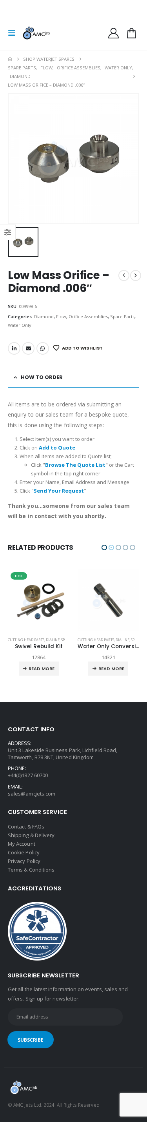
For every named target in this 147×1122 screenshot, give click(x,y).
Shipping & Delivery (31, 835)
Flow (61, 316)
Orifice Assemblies (88, 316)
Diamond (44, 316)
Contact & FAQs (26, 826)
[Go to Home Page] (10, 59)
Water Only (19, 325)
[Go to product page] (39, 600)
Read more (42, 668)
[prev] (123, 275)
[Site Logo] (36, 33)
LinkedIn (14, 348)
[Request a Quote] (131, 33)
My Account (21, 843)
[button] (14, 33)
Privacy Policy (24, 861)
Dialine (53, 639)
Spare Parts (122, 316)
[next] (135, 275)
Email (28, 348)
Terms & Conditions (31, 869)
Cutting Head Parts (26, 639)
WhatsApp (42, 348)
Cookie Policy (24, 852)
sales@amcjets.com (31, 793)
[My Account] (113, 33)
